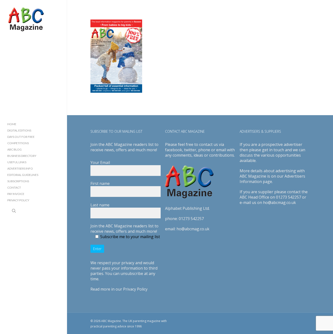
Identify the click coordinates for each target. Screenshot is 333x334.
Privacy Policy (135, 289)
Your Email (100, 162)
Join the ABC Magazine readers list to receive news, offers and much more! (124, 228)
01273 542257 (191, 218)
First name (100, 183)
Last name (99, 205)
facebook (173, 149)
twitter (190, 149)
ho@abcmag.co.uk (192, 229)
